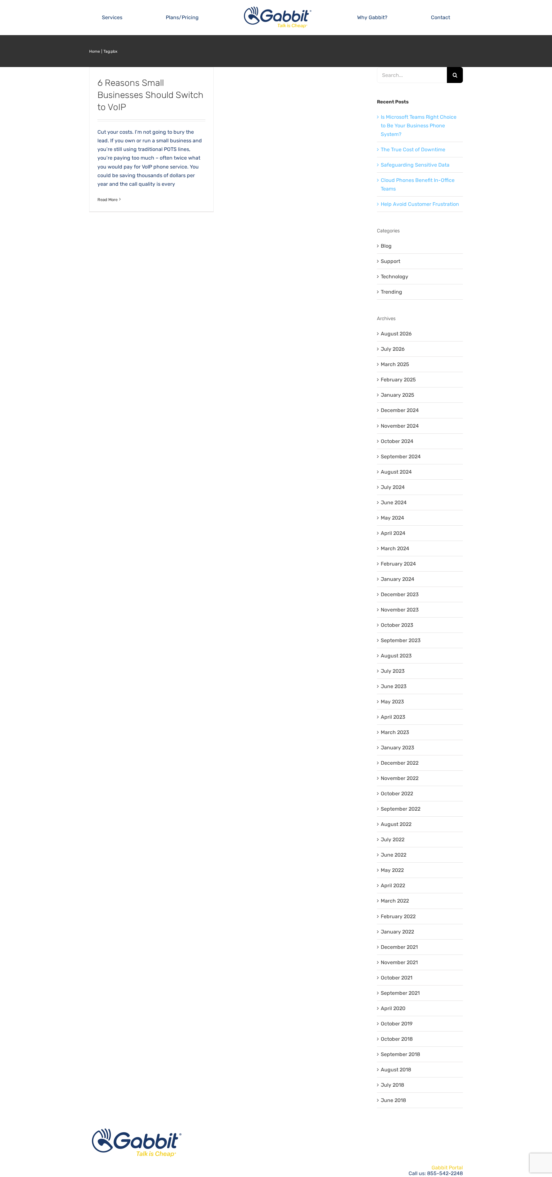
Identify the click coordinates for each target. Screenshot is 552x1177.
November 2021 (399, 962)
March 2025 (395, 364)
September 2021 (400, 993)
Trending (391, 292)
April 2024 (393, 533)
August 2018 (396, 1070)
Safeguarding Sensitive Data (415, 165)
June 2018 (393, 1100)
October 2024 (397, 441)
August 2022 (396, 824)
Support (390, 261)
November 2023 (400, 610)
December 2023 (400, 594)
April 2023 (393, 717)
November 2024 (400, 426)
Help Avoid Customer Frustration (420, 204)
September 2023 (401, 640)
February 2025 (398, 380)
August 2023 (396, 656)
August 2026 (396, 334)
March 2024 (395, 548)
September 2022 (400, 809)
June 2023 (394, 686)
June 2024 (394, 502)
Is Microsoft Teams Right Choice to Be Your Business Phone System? (418, 125)
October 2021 (396, 978)
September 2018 (400, 1054)
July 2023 (393, 671)
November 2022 (399, 778)
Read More (107, 199)
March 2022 (395, 901)
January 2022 (397, 932)
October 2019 (396, 1024)
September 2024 (401, 457)
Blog (386, 246)
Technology (394, 277)
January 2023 (397, 748)
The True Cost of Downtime (413, 149)
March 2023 (395, 732)
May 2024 (392, 518)
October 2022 (397, 794)
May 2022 (392, 870)
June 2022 (393, 855)
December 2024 (400, 410)
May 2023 (392, 702)
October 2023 (397, 625)
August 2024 (396, 472)
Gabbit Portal (447, 1168)
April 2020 (393, 1008)
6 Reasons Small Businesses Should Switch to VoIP (150, 95)
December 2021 (399, 947)
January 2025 (397, 395)
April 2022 (393, 885)
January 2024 (397, 579)
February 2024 (398, 564)
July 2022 (392, 839)
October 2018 (397, 1039)
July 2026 (393, 349)
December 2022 (399, 763)
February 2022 (398, 916)
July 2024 (393, 487)
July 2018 (392, 1085)
